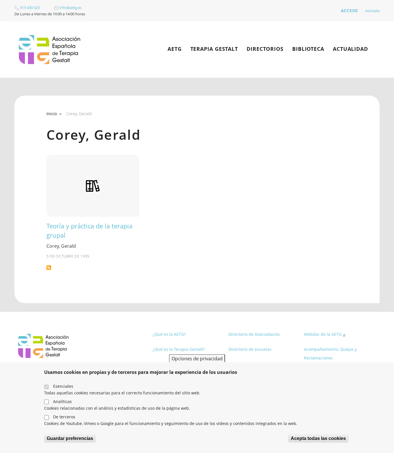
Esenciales (63, 386)
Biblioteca (308, 48)
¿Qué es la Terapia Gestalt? (179, 349)
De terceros (64, 417)
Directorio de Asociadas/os (254, 334)
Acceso (349, 10)
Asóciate (372, 10)
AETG (175, 48)
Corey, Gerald (61, 246)
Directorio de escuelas (249, 349)
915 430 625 (29, 7)
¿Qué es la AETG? (169, 334)
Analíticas (62, 401)
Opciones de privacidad (197, 358)
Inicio (51, 113)
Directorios (265, 48)
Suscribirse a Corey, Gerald (48, 267)
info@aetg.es (70, 7)
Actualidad (350, 48)
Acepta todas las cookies (318, 438)
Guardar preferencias (70, 438)
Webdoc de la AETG (323, 334)
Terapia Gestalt (214, 48)
